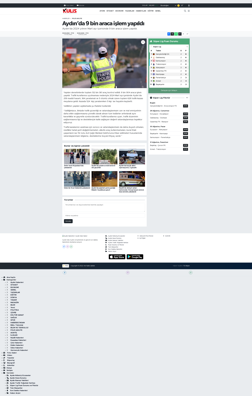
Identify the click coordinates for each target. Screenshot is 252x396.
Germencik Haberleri (19, 350)
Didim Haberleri (16, 345)
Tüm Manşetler (113, 247)
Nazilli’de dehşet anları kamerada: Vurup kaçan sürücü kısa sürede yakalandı (131, 190)
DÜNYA (13, 297)
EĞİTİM (150, 11)
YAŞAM (13, 300)
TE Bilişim (186, 266)
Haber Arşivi (112, 251)
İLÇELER (13, 335)
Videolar (81, 5)
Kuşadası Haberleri (18, 340)
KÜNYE (167, 236)
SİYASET (110, 11)
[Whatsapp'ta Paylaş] (176, 34)
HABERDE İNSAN (17, 322)
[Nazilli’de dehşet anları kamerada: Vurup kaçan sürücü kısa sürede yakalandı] (132, 179)
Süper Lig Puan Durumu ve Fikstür (24, 385)
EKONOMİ (119, 11)
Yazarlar (10, 358)
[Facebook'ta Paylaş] (168, 34)
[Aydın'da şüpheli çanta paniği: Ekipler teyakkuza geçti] (104, 179)
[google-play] (135, 256)
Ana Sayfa (11, 277)
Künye (9, 368)
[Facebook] (64, 246)
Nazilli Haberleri (17, 338)
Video (9, 355)
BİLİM (12, 305)
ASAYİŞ (13, 333)
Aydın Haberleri (16, 282)
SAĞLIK (13, 317)
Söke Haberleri (16, 348)
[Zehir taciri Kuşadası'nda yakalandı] (77, 156)
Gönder (68, 221)
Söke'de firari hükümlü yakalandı (77, 188)
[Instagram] (67, 246)
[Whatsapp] (71, 246)
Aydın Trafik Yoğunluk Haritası (118, 242)
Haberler (66, 18)
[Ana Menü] (189, 11)
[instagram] (127, 272)
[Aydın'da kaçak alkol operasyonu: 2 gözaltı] (132, 156)
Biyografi (11, 363)
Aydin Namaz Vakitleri (115, 240)
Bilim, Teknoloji (16, 325)
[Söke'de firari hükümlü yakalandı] (77, 179)
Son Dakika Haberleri (115, 249)
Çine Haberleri (16, 343)
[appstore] (117, 256)
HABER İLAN (141, 11)
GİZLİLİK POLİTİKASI (146, 236)
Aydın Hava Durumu (114, 238)
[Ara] (185, 11)
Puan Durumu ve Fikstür (116, 245)
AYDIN (102, 11)
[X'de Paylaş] (172, 34)
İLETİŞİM (142, 238)
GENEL (158, 11)
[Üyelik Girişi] (188, 5)
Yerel (12, 307)
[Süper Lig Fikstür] (187, 98)
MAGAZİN (14, 302)
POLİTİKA (14, 310)
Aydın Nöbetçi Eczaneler (116, 236)
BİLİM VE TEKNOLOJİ (19, 328)
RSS (66, 266)
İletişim (10, 370)
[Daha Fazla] (180, 34)
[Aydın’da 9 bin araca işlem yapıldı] (104, 63)
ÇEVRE (13, 312)
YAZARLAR (129, 11)
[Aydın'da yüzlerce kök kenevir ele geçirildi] (104, 156)
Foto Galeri (70, 5)
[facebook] (64, 272)
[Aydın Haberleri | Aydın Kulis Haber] (69, 10)
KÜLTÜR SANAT (17, 315)
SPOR (12, 320)
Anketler (10, 365)
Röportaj (10, 360)
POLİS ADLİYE (77, 18)
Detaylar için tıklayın (169, 90)
